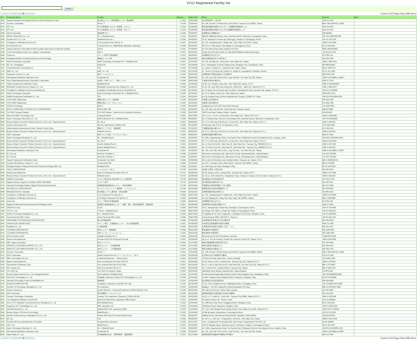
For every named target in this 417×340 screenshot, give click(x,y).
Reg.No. (180, 17)
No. (2, 17)
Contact (325, 17)
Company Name (14, 17)
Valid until (193, 17)
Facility (100, 17)
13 (31, 13)
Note (356, 17)
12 (27, 13)
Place (204, 17)
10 (19, 13)
